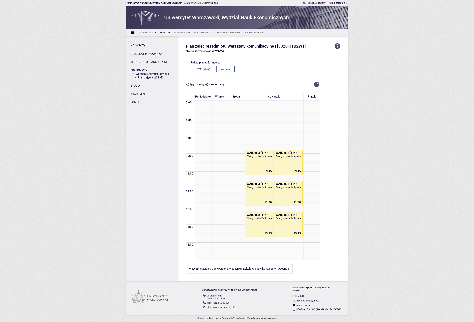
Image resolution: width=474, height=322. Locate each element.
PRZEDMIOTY (139, 70)
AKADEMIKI (138, 94)
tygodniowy (197, 84)
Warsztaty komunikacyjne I (152, 74)
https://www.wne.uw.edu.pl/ (221, 307)
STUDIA (135, 85)
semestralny (216, 84)
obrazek (225, 69)
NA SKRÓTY (138, 45)
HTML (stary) (203, 69)
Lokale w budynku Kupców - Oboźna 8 (266, 268)
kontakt (300, 296)
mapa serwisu (303, 305)
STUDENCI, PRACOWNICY (147, 54)
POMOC (135, 102)
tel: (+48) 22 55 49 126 (218, 303)
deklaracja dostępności (308, 300)
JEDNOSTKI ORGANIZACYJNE (149, 62)
